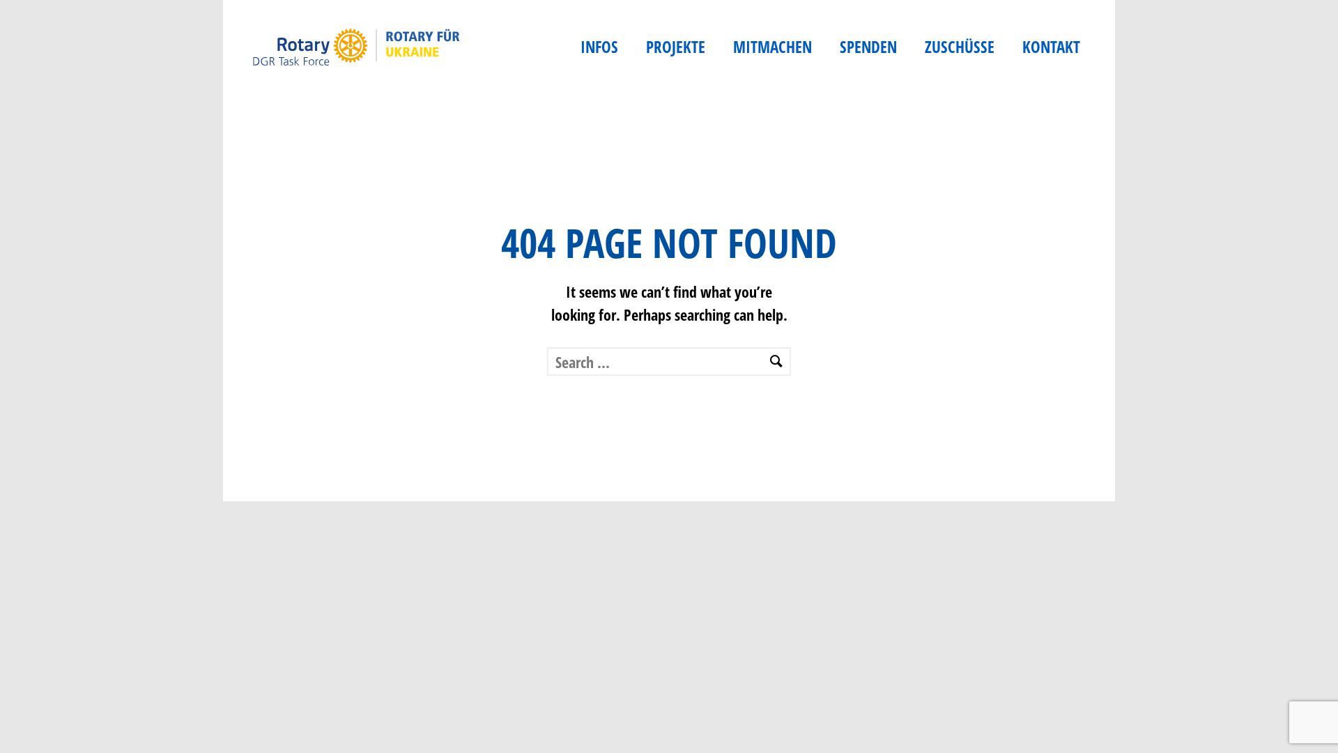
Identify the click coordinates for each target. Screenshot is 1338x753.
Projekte (675, 47)
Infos (599, 47)
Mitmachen (772, 47)
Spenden (868, 47)
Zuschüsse (959, 47)
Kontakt (1051, 47)
